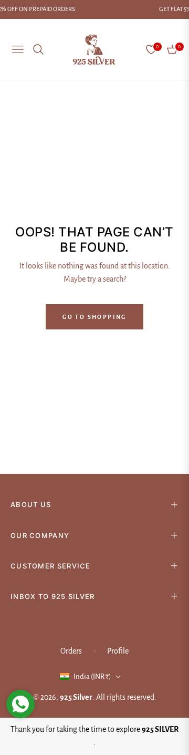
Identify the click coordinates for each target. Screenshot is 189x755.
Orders (71, 651)
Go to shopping (94, 317)
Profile (118, 651)
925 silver (76, 697)
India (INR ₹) (92, 676)
